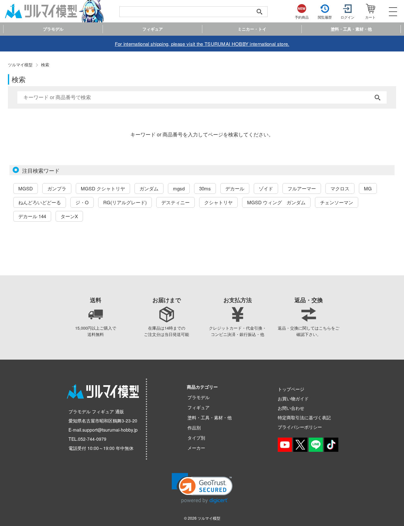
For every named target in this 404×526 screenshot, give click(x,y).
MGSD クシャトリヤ (103, 188)
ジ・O (82, 202)
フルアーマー (302, 188)
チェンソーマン (336, 202)
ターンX (69, 216)
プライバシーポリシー (300, 427)
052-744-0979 (92, 439)
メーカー (196, 448)
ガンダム (149, 188)
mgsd (179, 188)
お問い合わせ (291, 408)
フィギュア (198, 407)
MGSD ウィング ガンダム (276, 202)
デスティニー (175, 202)
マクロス (339, 188)
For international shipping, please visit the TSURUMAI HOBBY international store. (202, 43)
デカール (234, 188)
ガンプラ (56, 188)
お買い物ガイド (293, 398)
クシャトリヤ (218, 202)
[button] (202, 488)
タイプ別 (196, 437)
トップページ (291, 389)
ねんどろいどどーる (39, 202)
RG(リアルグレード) (125, 202)
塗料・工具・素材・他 (209, 417)
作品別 (194, 427)
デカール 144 (32, 216)
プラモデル (198, 397)
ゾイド (266, 188)
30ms (205, 188)
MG (368, 188)
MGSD (25, 188)
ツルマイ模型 (209, 518)
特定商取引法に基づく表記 (304, 417)
